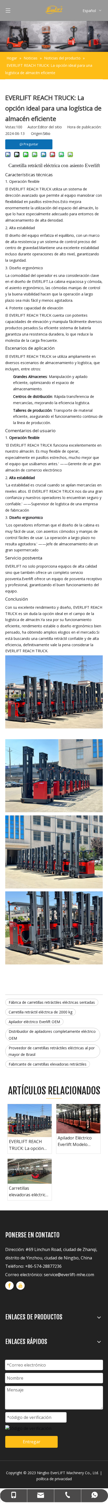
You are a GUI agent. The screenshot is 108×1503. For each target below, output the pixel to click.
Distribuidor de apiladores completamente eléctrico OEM (52, 1034)
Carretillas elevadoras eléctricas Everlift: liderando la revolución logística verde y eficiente (29, 1191)
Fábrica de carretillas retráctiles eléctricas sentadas (52, 1002)
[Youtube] (20, 1285)
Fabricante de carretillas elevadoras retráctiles (48, 1064)
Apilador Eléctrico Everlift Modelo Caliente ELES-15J (75, 1141)
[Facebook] (9, 1285)
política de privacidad (54, 1478)
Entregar (31, 1442)
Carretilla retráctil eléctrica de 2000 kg (40, 1012)
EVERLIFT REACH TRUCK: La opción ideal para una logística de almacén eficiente (28, 1145)
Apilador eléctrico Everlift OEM (34, 1021)
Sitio (46, 133)
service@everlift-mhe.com (69, 1274)
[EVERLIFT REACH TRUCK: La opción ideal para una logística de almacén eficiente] (30, 1120)
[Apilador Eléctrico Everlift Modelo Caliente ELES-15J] (78, 1118)
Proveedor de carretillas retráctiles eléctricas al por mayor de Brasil (52, 1051)
